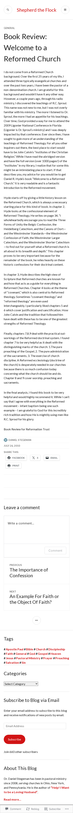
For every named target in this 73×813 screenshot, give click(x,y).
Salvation (12, 662)
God (32, 653)
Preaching (62, 658)
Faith (9, 653)
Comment (55, 550)
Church (41, 649)
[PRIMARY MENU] (65, 10)
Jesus (9, 658)
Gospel (43, 653)
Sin (24, 662)
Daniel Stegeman (19, 439)
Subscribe (14, 739)
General (9, 28)
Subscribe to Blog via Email (31, 700)
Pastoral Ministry (28, 658)
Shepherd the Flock (36, 10)
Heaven (55, 653)
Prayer (48, 658)
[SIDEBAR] (36, 620)
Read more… (12, 799)
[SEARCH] (8, 10)
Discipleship (56, 649)
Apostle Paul (14, 649)
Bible (29, 649)
